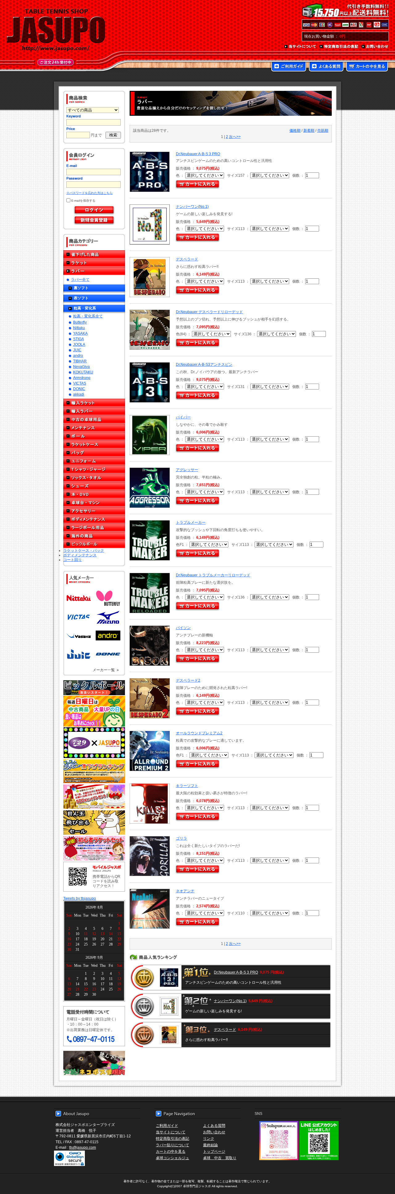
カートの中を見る (367, 67)
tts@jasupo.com (82, 1147)
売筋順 (322, 130)
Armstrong (81, 378)
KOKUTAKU (83, 372)
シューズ (94, 486)
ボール (94, 436)
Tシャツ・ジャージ (94, 469)
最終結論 (210, 1145)
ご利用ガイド (288, 67)
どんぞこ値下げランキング (94, 771)
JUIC (77, 350)
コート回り (72, 560)
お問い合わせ (375, 47)
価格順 (295, 130)
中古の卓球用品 (94, 419)
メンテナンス (94, 428)
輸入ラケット (94, 403)
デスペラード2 (188, 680)
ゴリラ (181, 838)
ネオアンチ (185, 891)
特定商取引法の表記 (339, 47)
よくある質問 (326, 67)
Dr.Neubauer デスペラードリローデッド (209, 312)
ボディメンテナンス (94, 519)
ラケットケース (94, 444)
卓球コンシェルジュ (172, 1158)
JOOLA (79, 344)
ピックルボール (94, 544)
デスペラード (187, 259)
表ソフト (81, 298)
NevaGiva (81, 367)
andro (78, 355)
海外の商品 (94, 536)
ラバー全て (80, 279)
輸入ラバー (94, 411)
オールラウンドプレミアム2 (199, 733)
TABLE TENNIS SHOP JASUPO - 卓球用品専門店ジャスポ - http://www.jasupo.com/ (56, 30)
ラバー (94, 271)
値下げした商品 (94, 254)
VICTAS (79, 383)
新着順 (308, 130)
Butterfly (80, 322)
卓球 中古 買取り (219, 1158)
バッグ (94, 453)
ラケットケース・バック (83, 550)
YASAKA (80, 333)
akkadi (78, 394)
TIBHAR (80, 361)
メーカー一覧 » (106, 670)
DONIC (79, 389)
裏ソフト (81, 288)
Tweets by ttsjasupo (79, 898)
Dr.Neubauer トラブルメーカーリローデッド (213, 575)
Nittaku (79, 328)
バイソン (183, 628)
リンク (208, 1138)
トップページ (214, 1151)
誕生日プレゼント (94, 797)
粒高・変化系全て (88, 316)
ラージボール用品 (94, 527)
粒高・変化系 (85, 308)
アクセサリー (94, 511)
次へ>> (235, 137)
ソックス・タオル (94, 478)
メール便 (94, 1063)
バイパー (183, 417)
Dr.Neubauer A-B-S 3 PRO (198, 154)
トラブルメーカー (191, 522)
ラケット (94, 263)
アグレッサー (187, 470)
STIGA (78, 339)
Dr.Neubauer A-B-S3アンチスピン (204, 364)
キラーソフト (187, 786)
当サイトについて (300, 47)
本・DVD (94, 494)
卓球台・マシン (94, 502)
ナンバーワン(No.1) (192, 206)
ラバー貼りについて (172, 1145)
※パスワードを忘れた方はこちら (89, 193)
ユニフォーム (94, 461)
